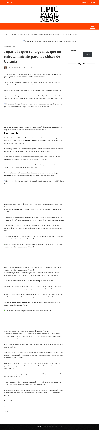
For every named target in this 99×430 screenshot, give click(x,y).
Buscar (73, 51)
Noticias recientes (9, 46)
